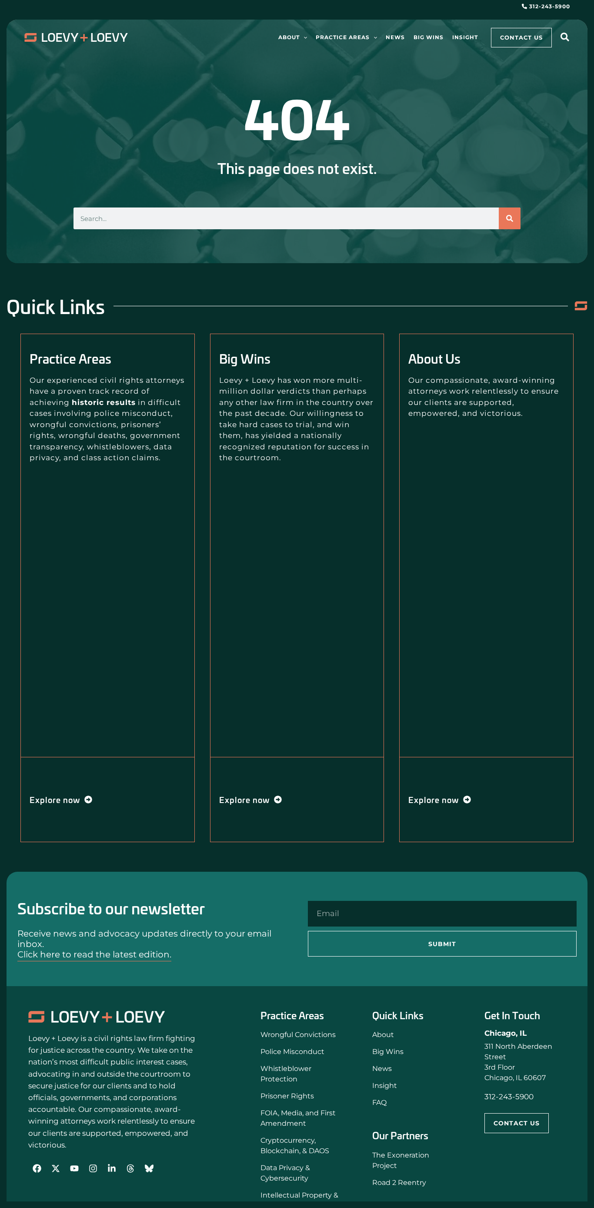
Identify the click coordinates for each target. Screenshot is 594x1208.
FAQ (379, 1102)
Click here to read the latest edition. (94, 954)
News (382, 1068)
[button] (303, 37)
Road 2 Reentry (399, 1182)
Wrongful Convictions (298, 1035)
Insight (384, 1085)
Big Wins (388, 1051)
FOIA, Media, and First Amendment (298, 1118)
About (383, 1035)
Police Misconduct (292, 1051)
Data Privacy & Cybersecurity (285, 1173)
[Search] (510, 218)
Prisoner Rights (287, 1096)
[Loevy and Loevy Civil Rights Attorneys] (96, 1017)
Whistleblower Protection (285, 1073)
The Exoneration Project (400, 1160)
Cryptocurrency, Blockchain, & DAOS (294, 1145)
